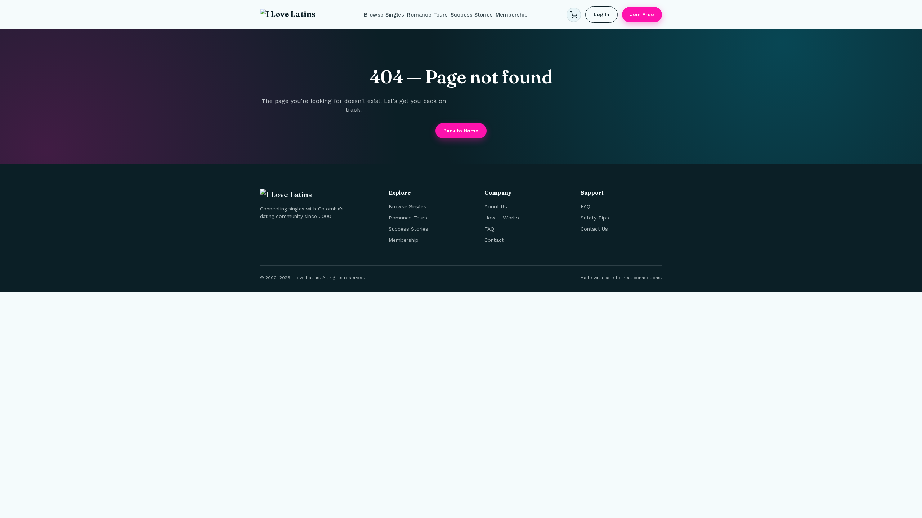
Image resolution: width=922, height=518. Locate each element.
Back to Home (461, 130)
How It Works (501, 218)
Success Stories (472, 15)
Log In (601, 14)
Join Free (642, 14)
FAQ (489, 229)
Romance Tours (427, 15)
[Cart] (574, 15)
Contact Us (594, 229)
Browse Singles (384, 15)
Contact (494, 240)
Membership (512, 15)
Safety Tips (595, 218)
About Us (495, 206)
